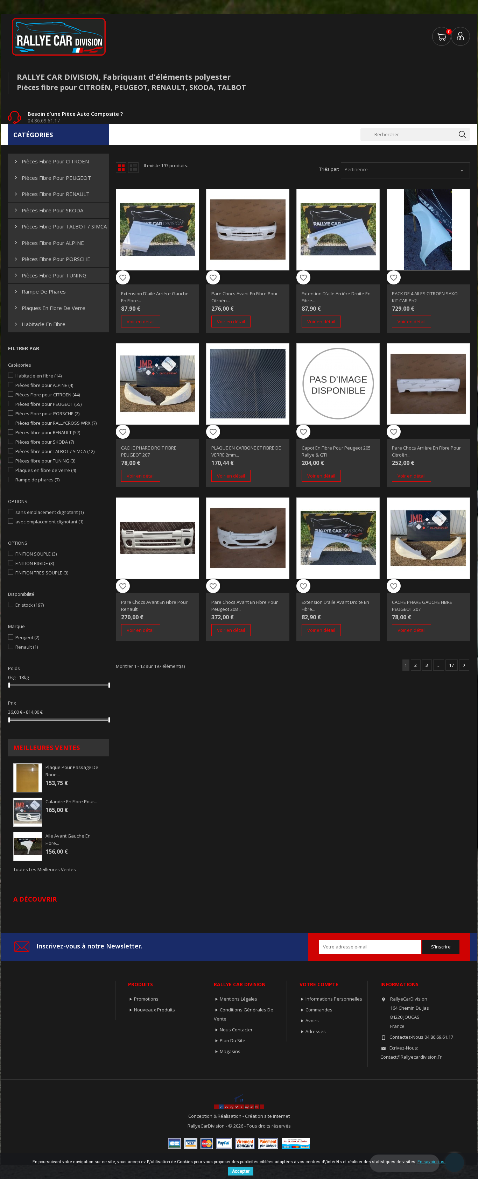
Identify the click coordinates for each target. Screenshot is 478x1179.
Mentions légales (238, 999)
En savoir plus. (431, 1161)
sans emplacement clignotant (49, 512)
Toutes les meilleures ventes (44, 869)
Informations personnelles (333, 999)
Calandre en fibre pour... (71, 801)
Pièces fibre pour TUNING (49, 275)
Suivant (464, 665)
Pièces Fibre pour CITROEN (51, 161)
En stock (29, 605)
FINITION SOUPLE (36, 554)
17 (451, 665)
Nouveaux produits (154, 1010)
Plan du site (232, 1040)
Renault (26, 647)
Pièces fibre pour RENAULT (51, 193)
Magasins (230, 1051)
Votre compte (319, 984)
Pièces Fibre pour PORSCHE (51, 258)
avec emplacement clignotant (49, 521)
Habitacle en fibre (39, 323)
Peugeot (27, 637)
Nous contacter (236, 1029)
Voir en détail (141, 321)
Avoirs (312, 1020)
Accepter (240, 1171)
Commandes (318, 1010)
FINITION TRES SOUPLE (41, 573)
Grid (121, 167)
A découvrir (35, 899)
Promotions (146, 999)
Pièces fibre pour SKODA (48, 210)
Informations (399, 984)
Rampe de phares (39, 291)
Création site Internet (267, 1116)
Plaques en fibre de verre (49, 307)
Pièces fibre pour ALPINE (48, 242)
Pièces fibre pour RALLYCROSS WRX (56, 423)
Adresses (315, 1031)
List (133, 167)
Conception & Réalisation (215, 1116)
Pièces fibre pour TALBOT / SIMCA (60, 226)
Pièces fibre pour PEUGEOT (52, 177)
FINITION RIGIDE (34, 563)
